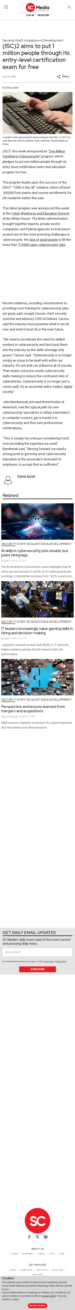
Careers (53, 1254)
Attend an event (41, 1270)
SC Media (14, 1254)
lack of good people (43, 240)
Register (43, 15)
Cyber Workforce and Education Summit (40, 213)
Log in (30, 15)
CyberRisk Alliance (27, 1254)
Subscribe (38, 969)
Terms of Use (48, 961)
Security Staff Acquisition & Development (33, 40)
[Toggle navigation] (6, 7)
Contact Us (41, 1254)
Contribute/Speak (26, 1270)
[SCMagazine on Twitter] (37, 1237)
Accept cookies (37, 1305)
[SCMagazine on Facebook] (29, 1237)
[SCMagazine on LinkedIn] (46, 1237)
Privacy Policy (61, 961)
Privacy (62, 1254)
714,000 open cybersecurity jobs (41, 245)
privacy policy (49, 1296)
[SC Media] (37, 7)
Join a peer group (57, 1270)
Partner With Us (37, 1274)
